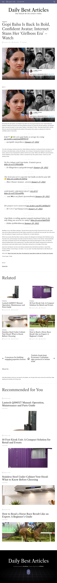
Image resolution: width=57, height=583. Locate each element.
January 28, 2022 (41, 168)
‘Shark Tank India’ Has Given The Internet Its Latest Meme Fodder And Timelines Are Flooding (30, 253)
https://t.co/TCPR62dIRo (13, 164)
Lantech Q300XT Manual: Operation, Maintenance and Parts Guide (13, 305)
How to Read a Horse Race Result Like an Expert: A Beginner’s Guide (40, 334)
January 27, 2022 (32, 142)
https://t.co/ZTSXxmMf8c (14, 193)
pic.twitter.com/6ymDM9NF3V (16, 139)
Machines (5, 300)
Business (32, 300)
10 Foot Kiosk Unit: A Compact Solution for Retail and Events (42, 304)
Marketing (5, 21)
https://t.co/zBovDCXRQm (17, 179)
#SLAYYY (34, 191)
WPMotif (41, 566)
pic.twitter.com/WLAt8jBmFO (38, 206)
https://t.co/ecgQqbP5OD (40, 220)
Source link (4, 266)
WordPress (25, 566)
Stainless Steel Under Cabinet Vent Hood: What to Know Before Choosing (13, 334)
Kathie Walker (16, 42)
